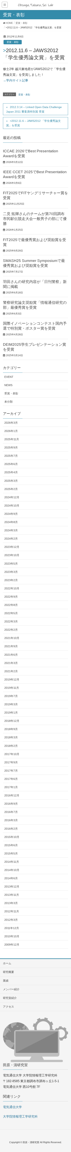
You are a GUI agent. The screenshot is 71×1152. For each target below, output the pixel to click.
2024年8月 (11, 522)
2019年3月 (11, 704)
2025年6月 (11, 464)
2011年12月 (11, 928)
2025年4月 (11, 472)
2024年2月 (11, 538)
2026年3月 (11, 422)
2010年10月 (11, 936)
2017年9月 (11, 762)
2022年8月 (11, 605)
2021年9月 (11, 646)
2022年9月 (11, 596)
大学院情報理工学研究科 (20, 1116)
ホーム (7, 963)
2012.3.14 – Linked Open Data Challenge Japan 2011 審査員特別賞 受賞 (34, 109)
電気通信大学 (12, 1107)
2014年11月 (11, 861)
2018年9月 (11, 729)
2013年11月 (11, 894)
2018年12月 (11, 720)
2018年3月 (11, 737)
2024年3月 (11, 530)
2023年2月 (11, 580)
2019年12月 (11, 679)
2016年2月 (11, 828)
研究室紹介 (10, 997)
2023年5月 (11, 563)
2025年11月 (11, 439)
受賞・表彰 (13, 42)
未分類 (8, 401)
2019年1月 (11, 712)
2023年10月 (11, 555)
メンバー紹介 (11, 989)
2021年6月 (11, 654)
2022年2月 (11, 629)
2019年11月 (11, 687)
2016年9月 (11, 803)
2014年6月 (11, 878)
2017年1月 (11, 787)
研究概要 (8, 972)
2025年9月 (11, 447)
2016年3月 (11, 820)
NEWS (8, 385)
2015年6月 (11, 845)
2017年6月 (11, 778)
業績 (5, 980)
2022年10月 (11, 588)
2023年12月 (11, 546)
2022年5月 (11, 613)
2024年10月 (11, 505)
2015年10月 (11, 837)
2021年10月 (11, 638)
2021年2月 (11, 671)
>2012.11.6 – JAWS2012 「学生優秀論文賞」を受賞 (33, 123)
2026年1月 (11, 431)
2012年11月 (11, 911)
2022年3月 (11, 621)
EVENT (8, 376)
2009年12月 (11, 944)
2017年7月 (11, 770)
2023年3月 (11, 571)
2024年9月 (11, 513)
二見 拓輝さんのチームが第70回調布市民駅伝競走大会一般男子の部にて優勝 (35, 219)
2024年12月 (11, 497)
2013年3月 (11, 903)
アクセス (8, 1006)
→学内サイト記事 (15, 80)
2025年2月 (11, 489)
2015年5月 (11, 853)
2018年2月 (11, 745)
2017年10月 (11, 754)
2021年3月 (11, 663)
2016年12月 (11, 795)
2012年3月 (11, 919)
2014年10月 (11, 870)
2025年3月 (11, 480)
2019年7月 (11, 696)
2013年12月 (11, 886)
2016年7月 (11, 812)
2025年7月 (11, 455)
